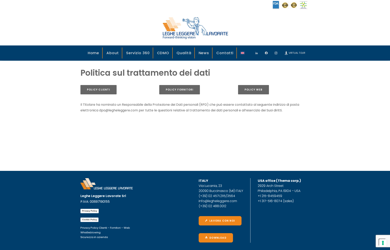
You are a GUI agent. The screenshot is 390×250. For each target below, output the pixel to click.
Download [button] (217, 237)
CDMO (163, 52)
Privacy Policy (89, 210)
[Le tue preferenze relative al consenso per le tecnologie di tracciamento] (383, 243)
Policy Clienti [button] (98, 89)
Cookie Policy (89, 219)
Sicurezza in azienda (94, 237)
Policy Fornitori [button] (179, 89)
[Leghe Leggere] (195, 28)
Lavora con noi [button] (222, 220)
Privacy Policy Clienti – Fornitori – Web (105, 228)
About (112, 52)
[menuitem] (94, 52)
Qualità (184, 52)
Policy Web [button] (253, 89)
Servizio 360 (138, 52)
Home (93, 52)
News (204, 52)
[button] (258, 52)
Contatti (224, 52)
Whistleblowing (90, 232)
